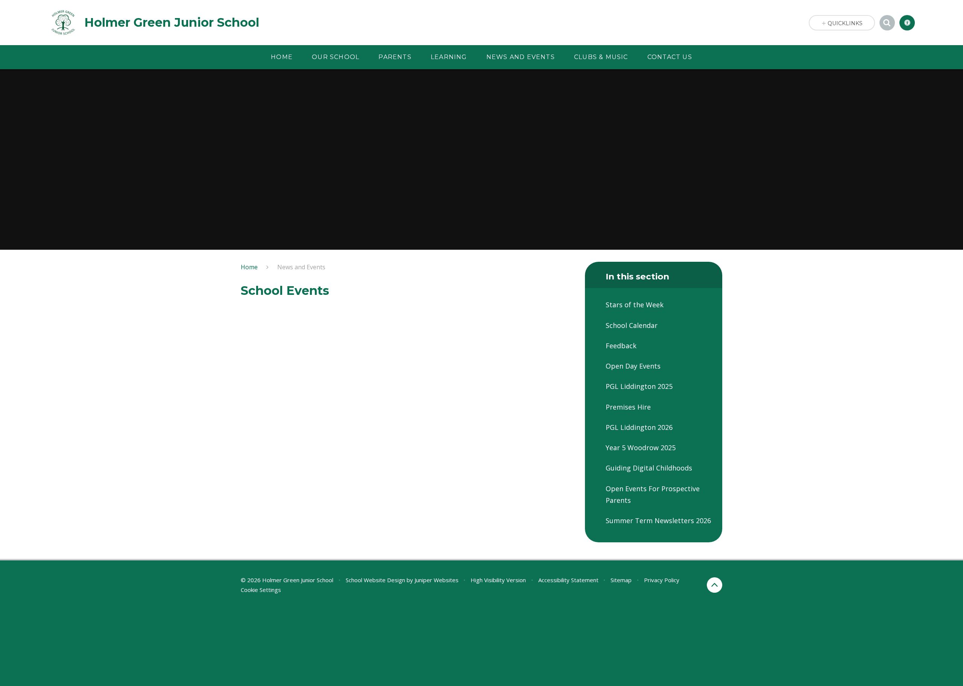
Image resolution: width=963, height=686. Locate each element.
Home (249, 267)
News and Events (301, 267)
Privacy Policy (661, 580)
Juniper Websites (437, 580)
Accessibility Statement (568, 580)
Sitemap (621, 580)
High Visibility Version (498, 580)
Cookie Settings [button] (261, 589)
